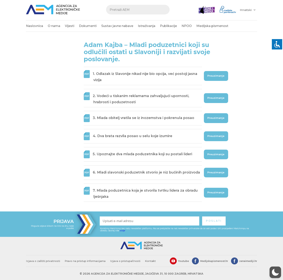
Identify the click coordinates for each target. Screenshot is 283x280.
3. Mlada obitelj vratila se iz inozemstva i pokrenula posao (143, 118)
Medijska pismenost (212, 26)
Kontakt (150, 260)
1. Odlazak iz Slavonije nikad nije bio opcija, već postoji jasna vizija (145, 77)
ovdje (122, 230)
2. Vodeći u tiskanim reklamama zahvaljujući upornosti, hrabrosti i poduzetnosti (141, 99)
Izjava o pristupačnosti (125, 260)
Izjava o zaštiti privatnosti (43, 260)
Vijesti (69, 26)
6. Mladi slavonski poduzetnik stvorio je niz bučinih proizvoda (146, 172)
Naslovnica (34, 26)
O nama (54, 26)
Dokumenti (88, 26)
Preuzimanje (215, 75)
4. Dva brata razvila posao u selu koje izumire (132, 136)
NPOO (187, 26)
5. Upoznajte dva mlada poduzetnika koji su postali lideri (142, 154)
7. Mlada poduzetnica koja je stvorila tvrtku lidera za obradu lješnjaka (145, 193)
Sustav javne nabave (117, 26)
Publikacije (168, 26)
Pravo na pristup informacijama (85, 260)
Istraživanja (146, 26)
